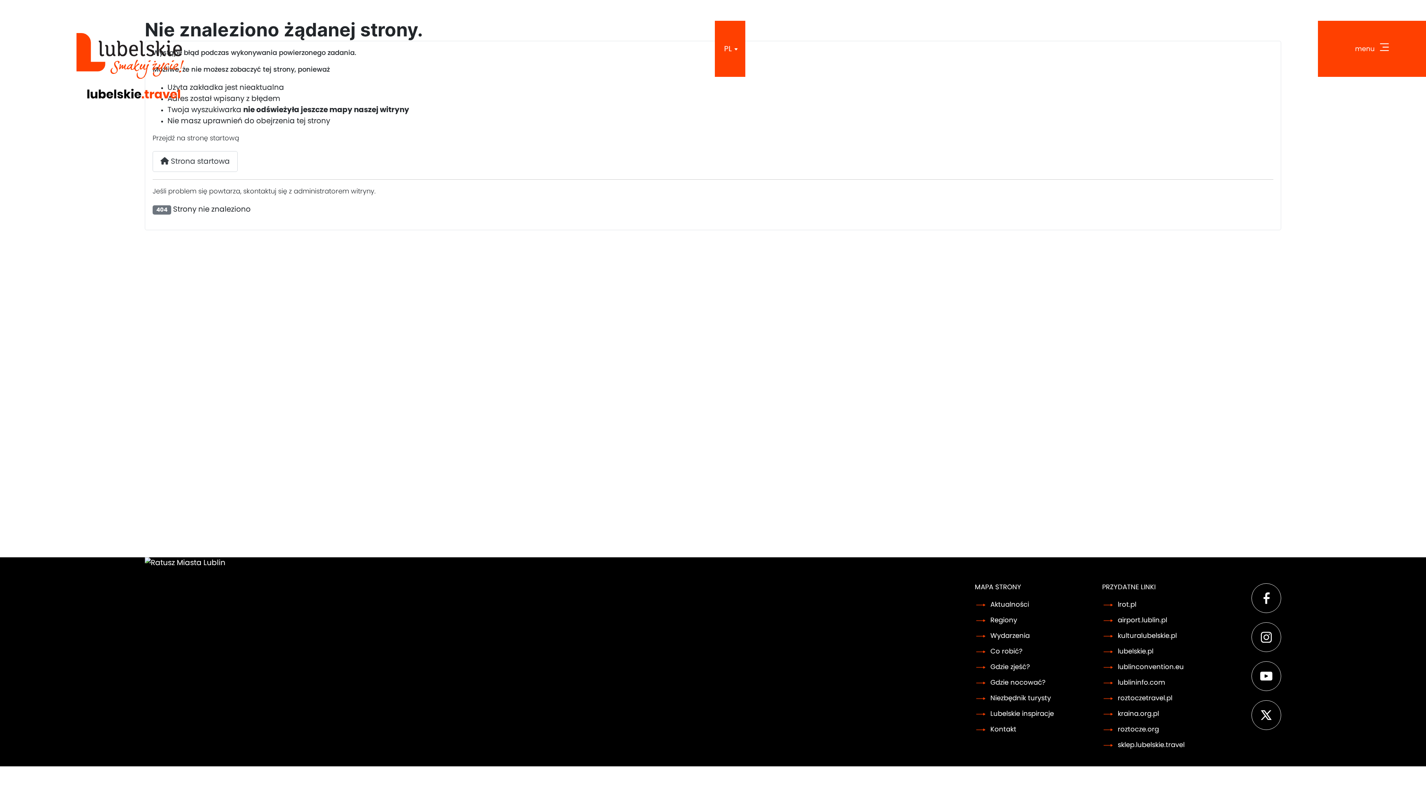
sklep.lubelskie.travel (1151, 745)
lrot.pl (1127, 605)
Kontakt (1003, 729)
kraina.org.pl (1138, 714)
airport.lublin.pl (1142, 620)
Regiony (1003, 620)
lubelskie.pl (1135, 651)
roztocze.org (1138, 729)
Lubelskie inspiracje (1022, 714)
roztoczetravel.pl (1145, 698)
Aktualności (1009, 605)
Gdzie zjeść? (1010, 667)
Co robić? (1006, 651)
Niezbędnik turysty (1020, 698)
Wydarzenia (1010, 636)
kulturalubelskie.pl (1147, 636)
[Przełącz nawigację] (1372, 49)
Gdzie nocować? (1017, 682)
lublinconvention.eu (1151, 667)
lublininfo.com (1141, 682)
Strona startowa (199, 161)
